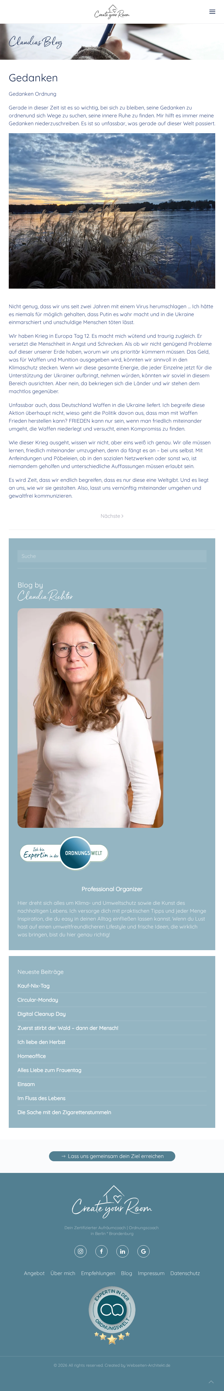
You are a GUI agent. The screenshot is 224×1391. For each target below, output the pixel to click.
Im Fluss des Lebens (41, 1098)
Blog (126, 1273)
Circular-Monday (38, 999)
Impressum (151, 1273)
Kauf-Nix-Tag (34, 985)
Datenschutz (185, 1273)
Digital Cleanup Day (42, 1013)
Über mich (62, 1273)
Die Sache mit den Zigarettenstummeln (64, 1112)
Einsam (26, 1084)
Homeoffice (32, 1056)
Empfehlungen (98, 1273)
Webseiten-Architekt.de (148, 1365)
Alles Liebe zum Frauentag (49, 1070)
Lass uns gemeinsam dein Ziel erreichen (116, 1156)
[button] (212, 11)
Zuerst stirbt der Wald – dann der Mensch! (68, 1028)
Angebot (34, 1273)
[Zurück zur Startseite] (112, 11)
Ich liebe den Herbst (41, 1042)
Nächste (110, 516)
